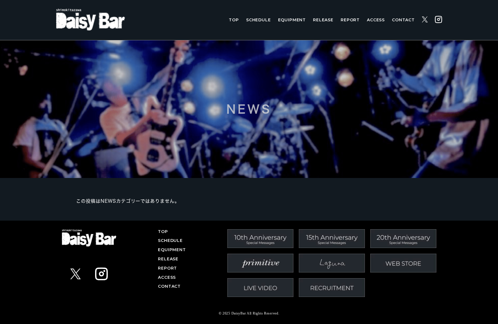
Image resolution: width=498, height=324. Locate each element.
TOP (234, 20)
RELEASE (323, 20)
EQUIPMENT (292, 20)
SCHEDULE (258, 20)
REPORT (350, 20)
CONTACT (403, 20)
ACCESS (376, 20)
